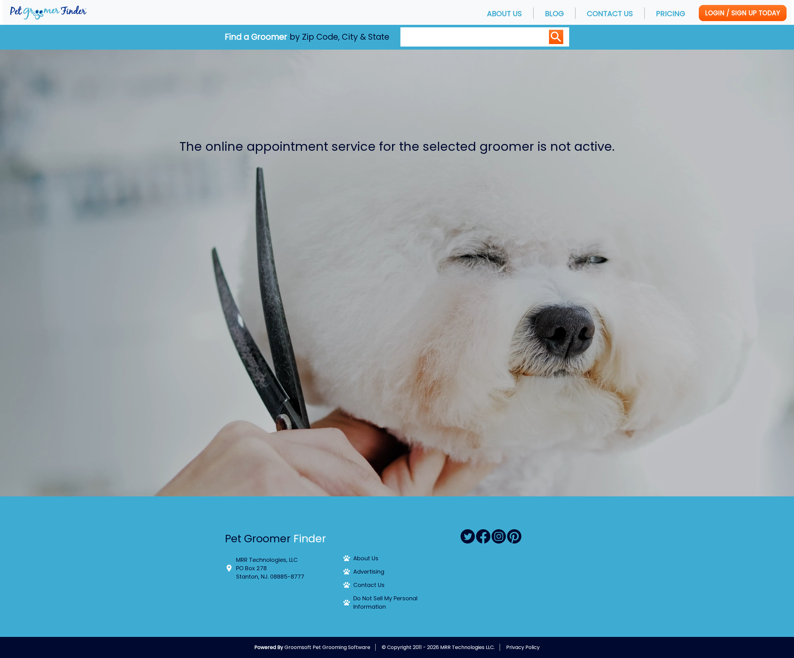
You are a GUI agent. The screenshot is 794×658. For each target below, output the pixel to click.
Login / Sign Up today (742, 12)
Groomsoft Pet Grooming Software (327, 647)
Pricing (670, 13)
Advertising (368, 571)
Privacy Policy (523, 647)
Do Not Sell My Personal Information (385, 602)
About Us (504, 13)
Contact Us (610, 13)
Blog (554, 13)
